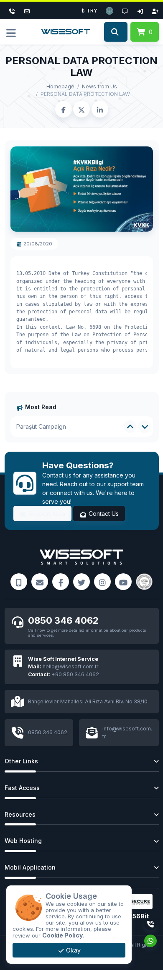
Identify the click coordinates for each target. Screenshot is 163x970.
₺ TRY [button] (89, 10)
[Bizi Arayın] (18, 581)
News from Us (99, 86)
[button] (109, 10)
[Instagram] (102, 581)
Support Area (46, 513)
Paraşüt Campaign (41, 426)
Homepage (60, 86)
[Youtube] (123, 581)
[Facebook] (60, 581)
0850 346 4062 (63, 620)
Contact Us (103, 513)
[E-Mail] (39, 581)
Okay (72, 950)
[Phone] (12, 10)
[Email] (27, 10)
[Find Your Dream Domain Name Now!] (115, 32)
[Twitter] (81, 581)
